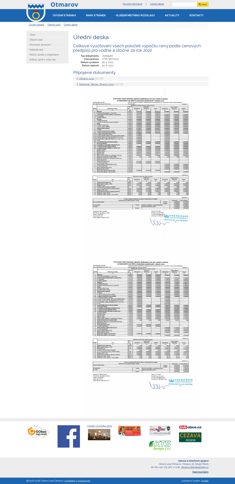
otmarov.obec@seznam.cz (195, 467)
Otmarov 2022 (87, 78)
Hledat (204, 4)
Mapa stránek (96, 15)
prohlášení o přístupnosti (77, 481)
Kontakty (196, 15)
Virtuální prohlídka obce (99, 426)
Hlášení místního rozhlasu (135, 15)
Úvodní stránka (64, 15)
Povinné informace (132, 4)
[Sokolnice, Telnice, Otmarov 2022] (141, 333)
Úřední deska (157, 4)
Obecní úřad (53, 24)
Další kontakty (200, 472)
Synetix (205, 481)
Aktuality (172, 15)
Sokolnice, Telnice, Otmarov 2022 (96, 84)
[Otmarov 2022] (141, 169)
